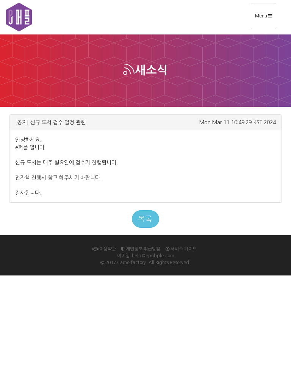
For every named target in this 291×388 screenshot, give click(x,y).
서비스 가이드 (183, 249)
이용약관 (107, 249)
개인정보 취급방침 (142, 249)
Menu (265, 18)
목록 (145, 219)
